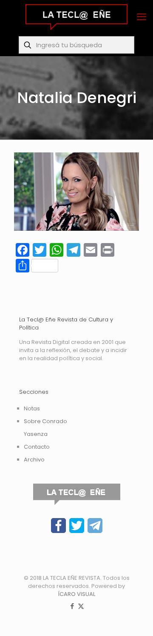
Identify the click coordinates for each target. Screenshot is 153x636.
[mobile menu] (141, 17)
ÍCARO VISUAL (76, 594)
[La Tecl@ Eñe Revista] (76, 17)
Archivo (34, 460)
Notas (32, 408)
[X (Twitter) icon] (81, 606)
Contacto (37, 447)
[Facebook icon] (72, 606)
